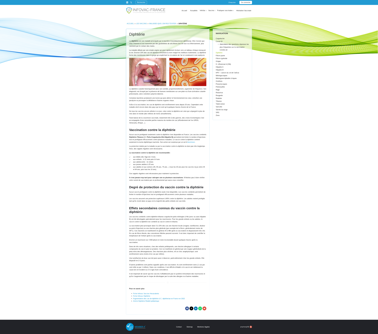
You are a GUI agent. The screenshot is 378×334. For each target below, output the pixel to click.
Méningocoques (221, 76)
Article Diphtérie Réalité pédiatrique (146, 301)
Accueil (130, 23)
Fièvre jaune (220, 56)
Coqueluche (220, 38)
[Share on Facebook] (187, 308)
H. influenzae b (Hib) (223, 64)
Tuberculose (220, 104)
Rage (218, 90)
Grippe (218, 61)
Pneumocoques (221, 84)
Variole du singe (221, 110)
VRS (217, 112)
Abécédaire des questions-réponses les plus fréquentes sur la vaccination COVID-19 (234, 47)
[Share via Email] (204, 308)
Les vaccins (141, 23)
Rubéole (219, 98)
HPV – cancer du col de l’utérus (227, 73)
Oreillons (219, 81)
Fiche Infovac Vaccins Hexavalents (146, 294)
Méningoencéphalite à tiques (226, 78)
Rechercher (141, 2)
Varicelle (219, 107)
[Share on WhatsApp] (200, 308)
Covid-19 (219, 41)
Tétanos (219, 101)
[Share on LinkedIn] (196, 308)
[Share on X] (191, 308)
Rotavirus (219, 93)
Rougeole (219, 95)
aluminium (191, 142)
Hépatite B (219, 70)
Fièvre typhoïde (221, 58)
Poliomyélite (220, 87)
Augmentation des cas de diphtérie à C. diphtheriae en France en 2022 (159, 299)
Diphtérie (219, 53)
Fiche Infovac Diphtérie (141, 296)
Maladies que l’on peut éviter (162, 23)
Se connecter (245, 2)
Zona (217, 115)
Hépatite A (219, 67)
